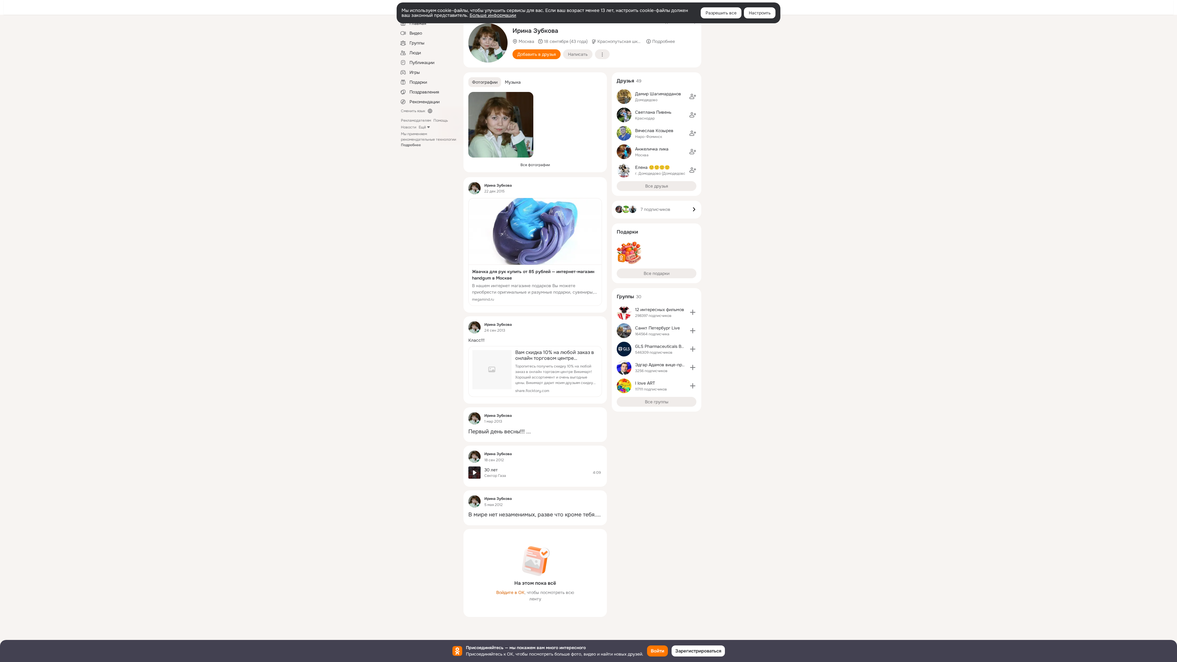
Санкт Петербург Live (657, 328)
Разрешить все (721, 13)
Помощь (440, 120)
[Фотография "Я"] (488, 43)
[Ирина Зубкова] (474, 188)
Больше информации (493, 15)
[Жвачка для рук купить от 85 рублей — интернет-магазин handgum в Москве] (535, 252)
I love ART (645, 383)
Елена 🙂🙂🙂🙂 (652, 167)
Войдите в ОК (510, 592)
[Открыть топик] (535, 340)
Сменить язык (413, 110)
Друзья (625, 81)
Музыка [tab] (513, 82)
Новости (408, 127)
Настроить (760, 13)
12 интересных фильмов (659, 309)
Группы (625, 296)
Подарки (627, 232)
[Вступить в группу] (692, 312)
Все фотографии (535, 164)
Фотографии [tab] (484, 82)
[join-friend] (692, 96)
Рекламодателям (416, 120)
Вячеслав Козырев (654, 130)
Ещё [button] (422, 127)
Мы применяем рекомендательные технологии (428, 139)
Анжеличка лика (651, 149)
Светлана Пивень (653, 112)
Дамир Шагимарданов (658, 94)
